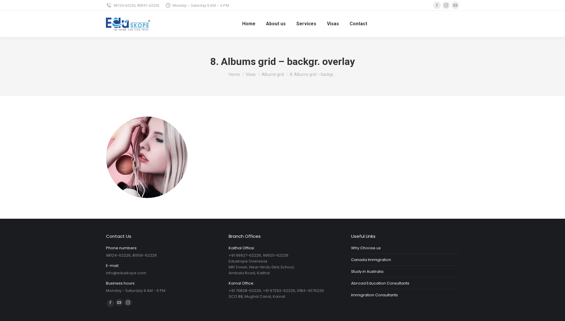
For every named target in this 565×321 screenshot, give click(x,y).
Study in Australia (367, 271)
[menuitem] (249, 24)
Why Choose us (366, 248)
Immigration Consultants (374, 295)
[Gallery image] (147, 157)
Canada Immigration (371, 260)
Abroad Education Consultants (380, 283)
